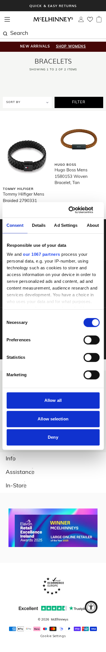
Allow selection (53, 418)
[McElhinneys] (53, 20)
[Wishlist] (90, 21)
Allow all (53, 400)
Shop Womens (71, 46)
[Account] (81, 21)
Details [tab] (39, 225)
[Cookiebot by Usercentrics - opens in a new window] (75, 210)
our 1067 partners (41, 254)
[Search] (5, 33)
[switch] (91, 339)
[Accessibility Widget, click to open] (91, 607)
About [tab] (93, 225)
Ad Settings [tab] (65, 225)
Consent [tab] (15, 225)
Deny (53, 437)
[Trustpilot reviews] (53, 608)
